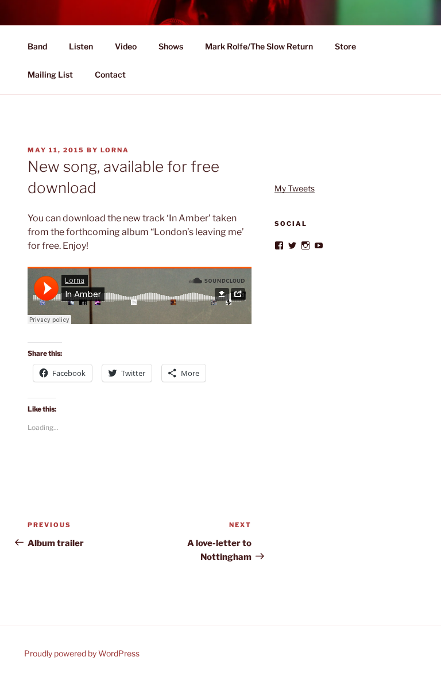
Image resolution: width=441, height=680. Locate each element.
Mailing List (50, 74)
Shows (170, 46)
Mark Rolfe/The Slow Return (259, 46)
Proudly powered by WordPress (82, 653)
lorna (114, 150)
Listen (81, 46)
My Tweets (294, 188)
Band (37, 46)
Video (126, 46)
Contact (110, 74)
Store (345, 46)
